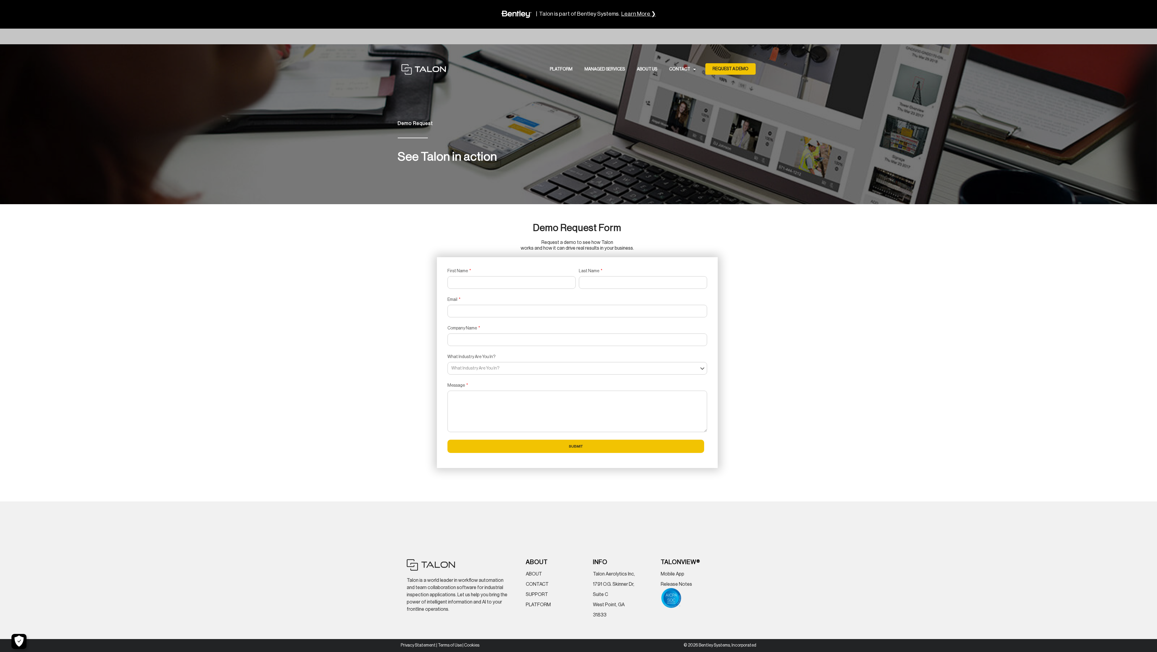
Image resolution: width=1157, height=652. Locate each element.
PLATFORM (561, 69)
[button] (730, 69)
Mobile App (672, 574)
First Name (458, 271)
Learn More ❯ (638, 14)
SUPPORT (537, 594)
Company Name (462, 328)
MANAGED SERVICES (605, 69)
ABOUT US (647, 69)
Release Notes (676, 584)
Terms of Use (450, 645)
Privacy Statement (418, 645)
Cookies (471, 645)
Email (452, 300)
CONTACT (679, 69)
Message (456, 385)
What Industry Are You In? (471, 357)
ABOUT (534, 574)
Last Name (589, 271)
